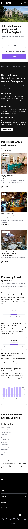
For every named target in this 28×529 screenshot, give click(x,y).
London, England (16, 66)
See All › (25, 149)
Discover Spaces (7, 129)
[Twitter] (10, 519)
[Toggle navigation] (25, 3)
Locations (8, 66)
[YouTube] (25, 519)
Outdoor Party (5, 439)
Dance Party (4, 444)
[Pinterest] (18, 519)
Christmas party (5, 427)
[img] (4, 392)
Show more (4, 184)
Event (2, 437)
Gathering (4, 434)
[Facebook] (3, 519)
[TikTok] (21, 519)
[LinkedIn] (14, 519)
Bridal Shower (5, 442)
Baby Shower (4, 449)
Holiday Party (4, 430)
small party (4, 452)
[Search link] (21, 3)
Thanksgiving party (6, 432)
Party (2, 454)
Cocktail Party (5, 447)
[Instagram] (6, 519)
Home (2, 66)
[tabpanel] (14, 163)
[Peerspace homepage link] (7, 3)
